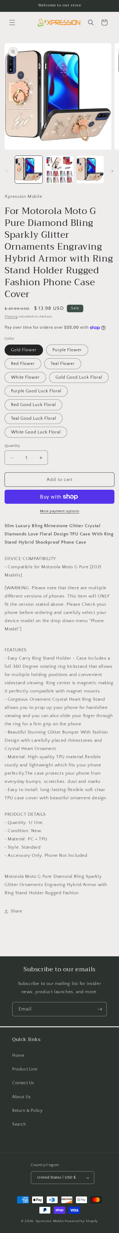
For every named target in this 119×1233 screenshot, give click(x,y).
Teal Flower (63, 363)
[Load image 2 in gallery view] (59, 169)
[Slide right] (112, 171)
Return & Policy (27, 1110)
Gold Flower (24, 350)
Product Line (24, 1069)
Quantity (12, 445)
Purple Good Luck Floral (36, 391)
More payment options (59, 511)
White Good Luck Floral (36, 432)
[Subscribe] (99, 1009)
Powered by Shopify (81, 1221)
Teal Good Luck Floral (33, 418)
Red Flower (23, 363)
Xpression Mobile (50, 1221)
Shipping (11, 316)
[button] (12, 22)
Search (19, 1124)
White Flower (25, 377)
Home (18, 1055)
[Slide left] (6, 171)
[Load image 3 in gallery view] (90, 169)
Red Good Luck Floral (33, 404)
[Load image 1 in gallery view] (28, 169)
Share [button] (16, 911)
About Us (21, 1097)
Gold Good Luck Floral (79, 377)
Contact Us (23, 1083)
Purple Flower (67, 350)
